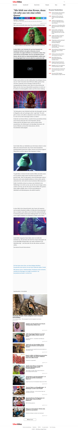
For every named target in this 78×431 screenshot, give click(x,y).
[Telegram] (21, 18)
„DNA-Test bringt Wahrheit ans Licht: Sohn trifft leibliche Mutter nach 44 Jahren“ (58, 22)
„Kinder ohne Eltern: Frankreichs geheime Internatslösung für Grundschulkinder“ (58, 36)
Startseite (15, 4)
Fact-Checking (52, 427)
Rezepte (47, 4)
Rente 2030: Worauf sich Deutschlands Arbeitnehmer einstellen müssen (57, 58)
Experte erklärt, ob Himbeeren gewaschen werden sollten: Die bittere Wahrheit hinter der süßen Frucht (58, 32)
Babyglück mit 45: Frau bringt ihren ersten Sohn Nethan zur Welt (58, 66)
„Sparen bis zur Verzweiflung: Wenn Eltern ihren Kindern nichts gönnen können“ (58, 26)
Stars (56, 4)
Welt (64, 4)
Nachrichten (36, 4)
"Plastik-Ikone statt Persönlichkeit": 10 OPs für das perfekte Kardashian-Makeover (58, 41)
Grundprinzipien (45, 427)
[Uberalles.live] (17, 2)
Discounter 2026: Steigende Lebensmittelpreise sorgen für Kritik (58, 74)
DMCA (39, 427)
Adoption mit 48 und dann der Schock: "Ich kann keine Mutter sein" (57, 17)
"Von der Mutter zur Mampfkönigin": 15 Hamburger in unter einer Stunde (58, 46)
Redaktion (34, 427)
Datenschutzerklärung (27, 427)
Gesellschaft (25, 4)
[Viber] (27, 18)
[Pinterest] (32, 18)
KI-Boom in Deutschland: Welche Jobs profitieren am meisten (58, 55)
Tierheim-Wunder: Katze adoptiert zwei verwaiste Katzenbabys (58, 13)
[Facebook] (16, 18)
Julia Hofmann (19, 23)
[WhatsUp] (38, 18)
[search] (64, 2)
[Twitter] (43, 18)
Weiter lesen (30, 419)
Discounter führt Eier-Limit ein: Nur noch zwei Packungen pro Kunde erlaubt (58, 70)
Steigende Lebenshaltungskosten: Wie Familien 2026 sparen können (58, 63)
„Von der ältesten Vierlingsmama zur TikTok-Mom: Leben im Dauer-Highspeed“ (58, 50)
